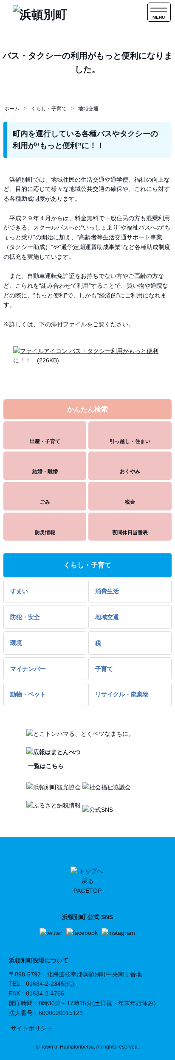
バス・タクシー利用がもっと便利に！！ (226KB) (85, 356)
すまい (19, 591)
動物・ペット (28, 694)
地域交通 (88, 109)
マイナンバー (28, 668)
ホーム (12, 109)
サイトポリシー (31, 1028)
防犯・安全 (25, 617)
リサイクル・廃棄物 (122, 694)
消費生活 (107, 591)
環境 (16, 642)
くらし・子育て (49, 109)
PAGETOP (87, 890)
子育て (104, 668)
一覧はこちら (45, 766)
